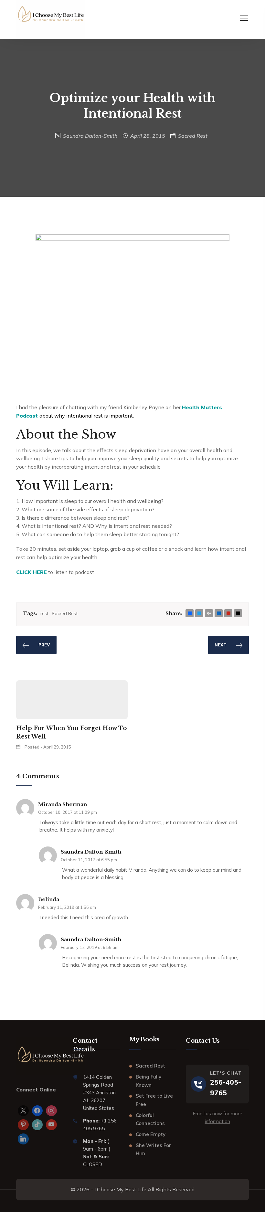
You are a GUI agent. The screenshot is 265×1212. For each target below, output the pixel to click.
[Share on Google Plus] (209, 613)
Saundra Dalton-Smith (90, 136)
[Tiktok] (37, 1125)
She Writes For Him (153, 1149)
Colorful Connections (150, 1119)
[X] (23, 1111)
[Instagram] (51, 1111)
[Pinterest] (23, 1125)
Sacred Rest (192, 136)
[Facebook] (37, 1111)
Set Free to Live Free (154, 1100)
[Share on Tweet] (199, 613)
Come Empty (150, 1134)
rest (44, 613)
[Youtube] (51, 1125)
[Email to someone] (238, 613)
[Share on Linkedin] (219, 613)
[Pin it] (228, 613)
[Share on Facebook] (190, 613)
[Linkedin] (23, 1139)
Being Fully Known (148, 1081)
